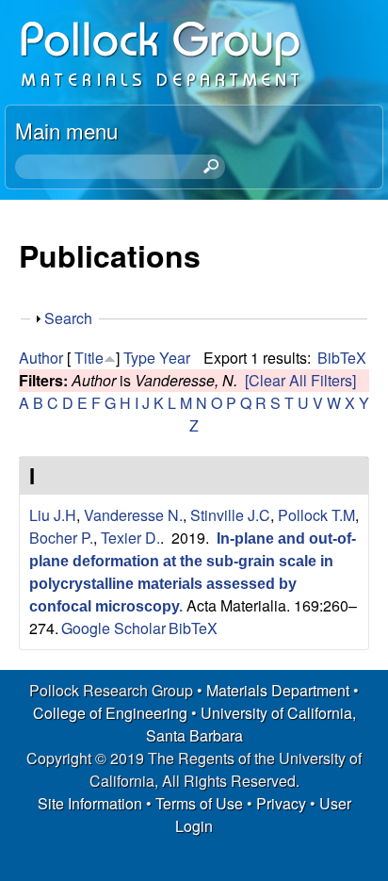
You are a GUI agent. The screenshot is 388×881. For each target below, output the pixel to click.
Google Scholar (113, 628)
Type (139, 357)
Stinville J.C (230, 515)
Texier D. (130, 537)
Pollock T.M (316, 515)
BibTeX (341, 357)
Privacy (281, 803)
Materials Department (277, 690)
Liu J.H (52, 515)
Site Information (90, 803)
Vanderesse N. (133, 515)
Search (68, 318)
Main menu (66, 130)
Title (89, 357)
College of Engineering (110, 713)
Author (41, 357)
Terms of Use (199, 803)
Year (174, 357)
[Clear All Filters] (300, 380)
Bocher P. (61, 537)
